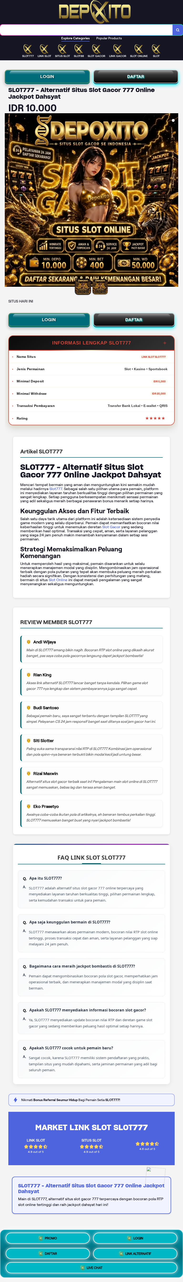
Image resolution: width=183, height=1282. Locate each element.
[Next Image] (174, 201)
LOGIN (47, 76)
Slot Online (58, 580)
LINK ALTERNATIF (138, 1252)
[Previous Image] (8, 201)
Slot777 (55, 489)
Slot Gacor (111, 527)
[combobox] (86, 30)
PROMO (51, 1239)
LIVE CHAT (94, 1266)
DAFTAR (135, 76)
